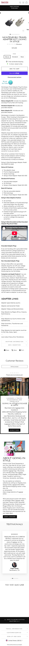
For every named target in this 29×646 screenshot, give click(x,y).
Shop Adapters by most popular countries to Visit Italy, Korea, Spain (13, 331)
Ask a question (14, 345)
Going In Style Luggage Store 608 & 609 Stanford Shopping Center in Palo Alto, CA (14, 486)
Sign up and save (14, 636)
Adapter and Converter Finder (10, 306)
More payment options (14, 77)
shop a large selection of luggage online (13, 493)
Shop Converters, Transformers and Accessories (12, 324)
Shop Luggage (10, 516)
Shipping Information (14, 341)
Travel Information (14, 628)
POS (8, 644)
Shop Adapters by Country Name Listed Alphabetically (13, 319)
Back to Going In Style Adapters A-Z (16, 620)
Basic (22, 57)
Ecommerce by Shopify (16, 644)
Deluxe (7, 57)
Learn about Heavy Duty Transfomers (12, 337)
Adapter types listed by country (10, 303)
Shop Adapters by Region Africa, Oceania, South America (14, 313)
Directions (14, 430)
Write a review (14, 366)
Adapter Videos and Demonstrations (12, 309)
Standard (15, 57)
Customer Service (14, 632)
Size (14, 53)
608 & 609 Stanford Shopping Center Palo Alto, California (14, 413)
